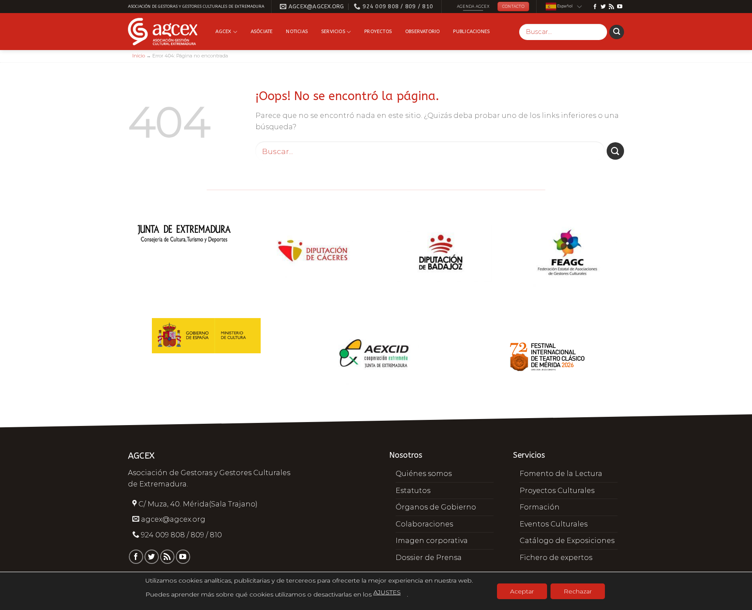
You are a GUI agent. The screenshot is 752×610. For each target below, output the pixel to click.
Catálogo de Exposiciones (567, 540)
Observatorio (422, 31)
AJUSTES (387, 592)
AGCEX (223, 31)
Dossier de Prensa (429, 557)
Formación (540, 507)
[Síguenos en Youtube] (619, 7)
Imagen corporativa (432, 540)
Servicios (333, 31)
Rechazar (578, 591)
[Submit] (616, 32)
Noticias (297, 31)
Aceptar (522, 591)
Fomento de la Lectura (561, 473)
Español (564, 6)
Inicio (138, 56)
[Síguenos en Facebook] (595, 7)
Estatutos (413, 490)
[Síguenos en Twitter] (603, 7)
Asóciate (262, 31)
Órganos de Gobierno (436, 507)
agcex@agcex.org (173, 519)
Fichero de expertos (556, 557)
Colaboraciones (424, 524)
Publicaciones (471, 31)
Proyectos (378, 31)
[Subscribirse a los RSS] (611, 7)
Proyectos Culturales (557, 490)
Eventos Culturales (554, 524)
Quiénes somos (424, 473)
